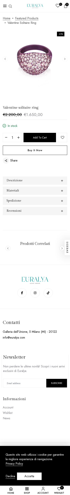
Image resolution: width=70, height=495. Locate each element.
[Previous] (5, 59)
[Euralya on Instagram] (35, 293)
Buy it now (35, 150)
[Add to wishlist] (62, 137)
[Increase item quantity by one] (18, 137)
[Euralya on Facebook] (22, 293)
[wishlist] (58, 6)
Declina (10, 476)
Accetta (29, 476)
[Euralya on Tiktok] (48, 293)
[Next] (65, 59)
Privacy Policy (14, 464)
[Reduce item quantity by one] (6, 137)
